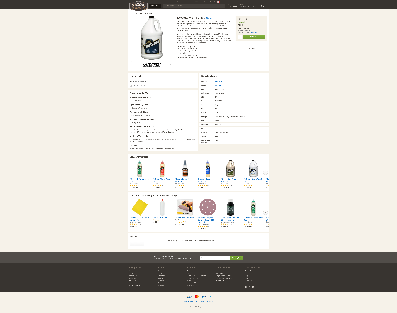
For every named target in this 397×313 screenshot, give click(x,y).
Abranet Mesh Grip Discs (184, 217)
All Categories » (134, 285)
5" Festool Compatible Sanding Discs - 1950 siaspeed (206, 219)
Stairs (189, 280)
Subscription (236, 258)
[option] (139, 174)
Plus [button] (254, 6)
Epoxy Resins (133, 278)
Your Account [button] (244, 5)
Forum (247, 278)
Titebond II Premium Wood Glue (205, 180)
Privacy (196, 302)
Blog (246, 276)
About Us (248, 271)
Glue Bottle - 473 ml (160, 217)
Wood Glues (219, 81)
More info (213, 2)
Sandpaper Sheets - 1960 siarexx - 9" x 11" (139, 218)
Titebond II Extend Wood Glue (253, 180)
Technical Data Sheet (139, 81)
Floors (189, 273)
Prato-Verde (162, 276)
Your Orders (220, 273)
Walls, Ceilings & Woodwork (196, 276)
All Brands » (162, 285)
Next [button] (265, 172)
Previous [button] (131, 172)
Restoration (133, 276)
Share (253, 49)
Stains (131, 273)
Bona (160, 273)
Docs (235, 6)
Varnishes (132, 280)
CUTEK (160, 278)
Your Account (220, 271)
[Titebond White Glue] (151, 38)
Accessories (133, 283)
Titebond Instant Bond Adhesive (183, 180)
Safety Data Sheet (138, 86)
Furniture (190, 271)
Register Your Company (224, 276)
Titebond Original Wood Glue (161, 180)
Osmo (160, 271)
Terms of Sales (188, 302)
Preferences (220, 280)
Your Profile (220, 283)
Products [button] (154, 6)
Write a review (137, 244)
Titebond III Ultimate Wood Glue (139, 180)
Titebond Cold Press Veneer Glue (228, 180)
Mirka (160, 283)
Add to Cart (254, 37)
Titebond (209, 18)
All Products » (192, 285)
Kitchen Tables (192, 283)
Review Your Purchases (224, 278)
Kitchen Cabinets (193, 278)
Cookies (202, 302)
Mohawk (161, 280)
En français (210, 302)
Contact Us (248, 280)
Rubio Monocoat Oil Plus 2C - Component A (230, 218)
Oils (130, 271)
